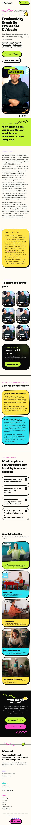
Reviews (4, 804)
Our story (4, 800)
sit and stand (11, 250)
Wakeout (8, 3)
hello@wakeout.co (7, 806)
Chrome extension (6, 776)
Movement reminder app (8, 773)
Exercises (9, 11)
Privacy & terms (6, 809)
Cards (3, 778)
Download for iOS (15, 720)
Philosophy (5, 798)
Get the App (24, 3)
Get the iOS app (11, 54)
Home (3, 11)
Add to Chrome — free (11, 60)
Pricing (3, 802)
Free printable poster (7, 790)
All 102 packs (5, 785)
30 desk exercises (6, 788)
